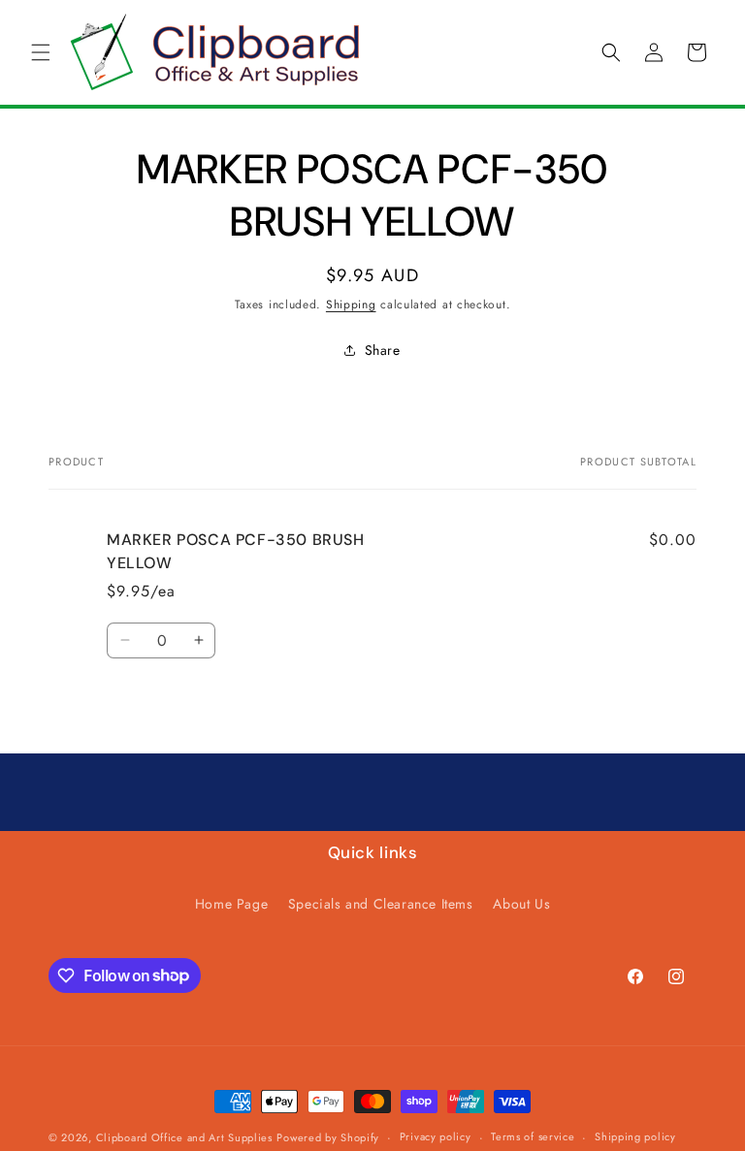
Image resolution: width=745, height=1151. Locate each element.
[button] (40, 52)
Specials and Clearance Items (380, 903)
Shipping (351, 304)
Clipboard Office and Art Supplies (184, 1137)
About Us (521, 903)
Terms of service (532, 1136)
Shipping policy (635, 1136)
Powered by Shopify (327, 1137)
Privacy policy (435, 1136)
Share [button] (383, 350)
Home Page (231, 903)
